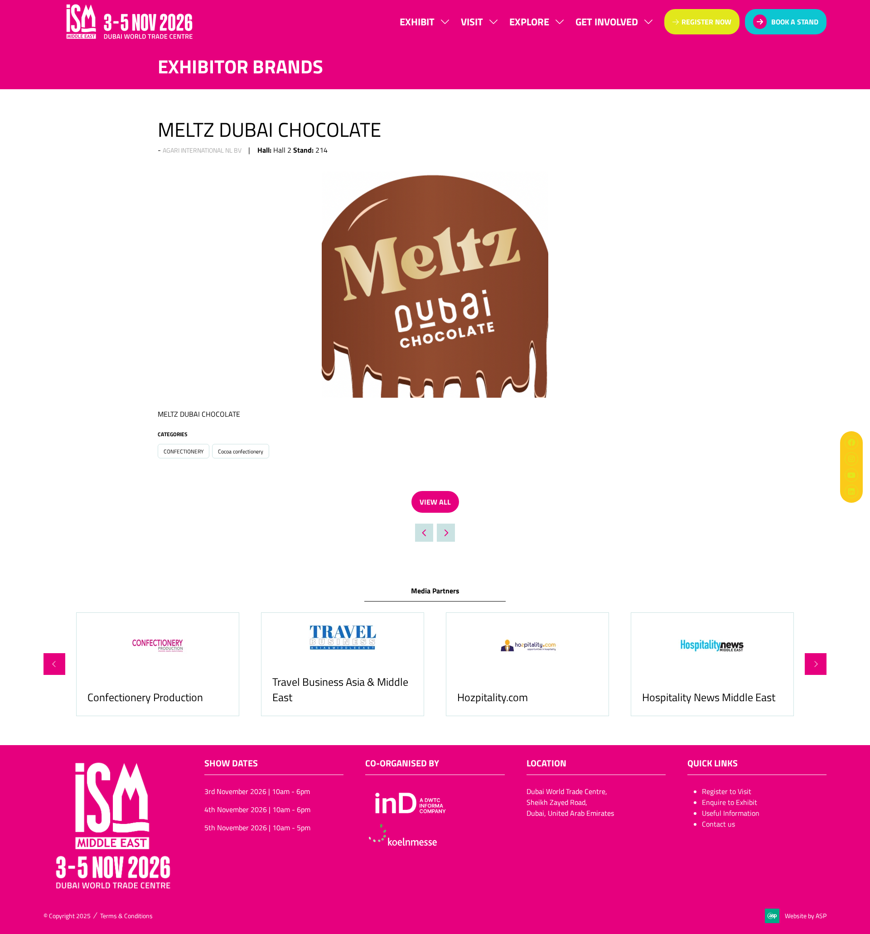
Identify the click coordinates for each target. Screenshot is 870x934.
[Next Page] (446, 533)
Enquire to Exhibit (729, 802)
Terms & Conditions (126, 915)
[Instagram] (851, 459)
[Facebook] (851, 442)
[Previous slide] (54, 664)
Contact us (718, 824)
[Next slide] (815, 664)
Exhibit (417, 21)
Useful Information (730, 813)
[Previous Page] (424, 533)
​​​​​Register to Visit (726, 791)
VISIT (472, 21)
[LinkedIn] (851, 491)
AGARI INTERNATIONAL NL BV (202, 150)
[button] (702, 21)
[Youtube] (851, 475)
